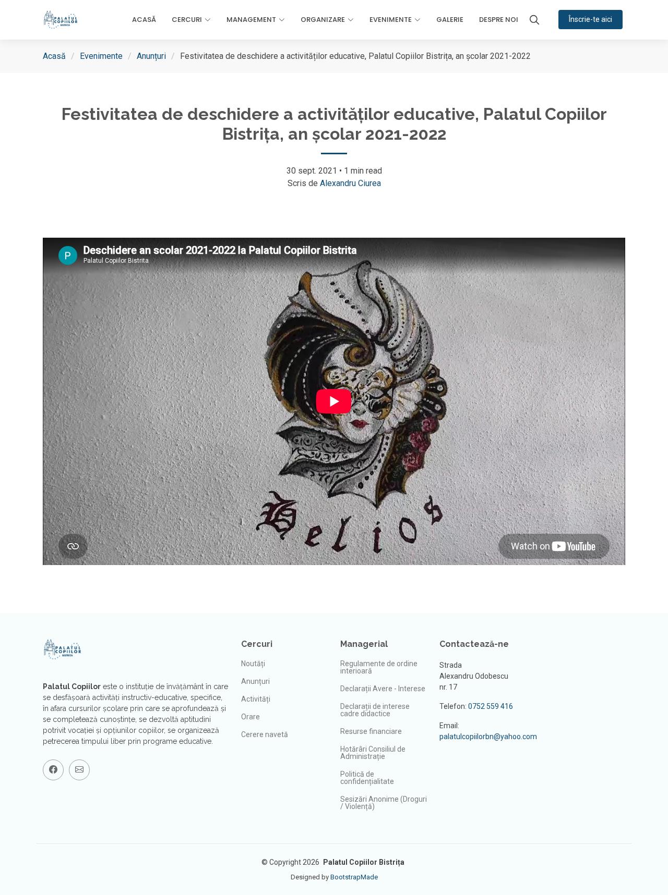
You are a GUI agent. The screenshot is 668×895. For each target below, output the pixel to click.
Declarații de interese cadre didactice (375, 710)
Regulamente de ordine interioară (379, 667)
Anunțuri (151, 56)
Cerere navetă (264, 734)
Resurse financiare (371, 731)
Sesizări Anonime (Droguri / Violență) (383, 802)
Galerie (449, 19)
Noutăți (253, 663)
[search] (534, 19)
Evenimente (101, 56)
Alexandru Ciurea (350, 183)
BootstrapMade (354, 877)
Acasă (144, 19)
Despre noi (498, 19)
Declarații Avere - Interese (382, 688)
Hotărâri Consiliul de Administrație (372, 752)
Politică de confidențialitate (367, 777)
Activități (255, 699)
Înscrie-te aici (590, 19)
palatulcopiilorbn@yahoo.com (488, 736)
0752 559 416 (490, 706)
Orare (250, 716)
